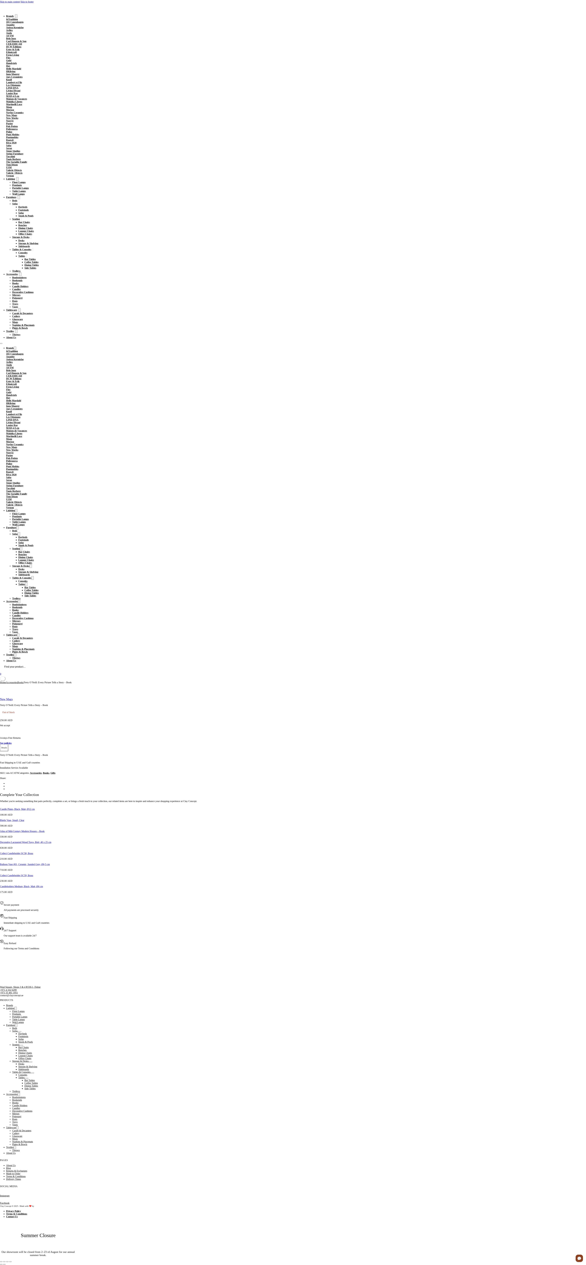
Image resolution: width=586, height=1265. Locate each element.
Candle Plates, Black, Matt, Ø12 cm (17, 809)
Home (3, 682)
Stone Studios (13, 151)
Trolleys (16, 271)
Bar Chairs (24, 222)
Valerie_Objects (14, 173)
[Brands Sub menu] (16, 16)
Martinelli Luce (14, 104)
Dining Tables (31, 265)
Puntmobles (12, 137)
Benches (22, 225)
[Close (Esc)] (10, 1261)
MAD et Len (12, 96)
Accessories (12, 274)
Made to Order (13, 1173)
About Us (11, 337)
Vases (15, 307)
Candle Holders (20, 286)
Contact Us (12, 1216)
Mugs (15, 322)
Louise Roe (12, 93)
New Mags (11, 115)
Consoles (22, 252)
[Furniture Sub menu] (19, 197)
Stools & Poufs (25, 215)
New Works (12, 118)
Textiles (10, 331)
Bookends (17, 280)
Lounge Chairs (26, 231)
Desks (21, 240)
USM (9, 167)
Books (15, 283)
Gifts (53, 773)
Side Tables (30, 268)
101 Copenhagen (15, 22)
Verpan (10, 175)
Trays (15, 304)
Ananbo (10, 24)
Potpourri (17, 298)
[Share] (7, 1261)
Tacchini (10, 156)
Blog (8, 1168)
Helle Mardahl (13, 68)
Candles (16, 289)
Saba (8, 145)
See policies (6, 743)
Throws (16, 334)
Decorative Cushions (23, 292)
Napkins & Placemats (23, 325)
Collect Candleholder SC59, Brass (16, 875)
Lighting (10, 179)
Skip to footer (27, 1)
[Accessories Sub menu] (20, 274)
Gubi (8, 60)
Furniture (11, 197)
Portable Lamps (20, 188)
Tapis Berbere (13, 159)
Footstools (23, 210)
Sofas (15, 203)
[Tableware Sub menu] (19, 310)
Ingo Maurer (13, 74)
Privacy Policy (13, 1211)
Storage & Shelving (28, 243)
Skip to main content (10, 1)
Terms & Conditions (16, 1176)
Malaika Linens (14, 101)
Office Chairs (25, 234)
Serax (9, 148)
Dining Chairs (25, 228)
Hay (8, 66)
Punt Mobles (12, 134)
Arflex (9, 30)
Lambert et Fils (14, 82)
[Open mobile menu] (1, 343)
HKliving (10, 71)
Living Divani (13, 90)
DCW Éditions (13, 46)
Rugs (15, 301)
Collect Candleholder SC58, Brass (16, 853)
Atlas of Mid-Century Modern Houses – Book (22, 831)
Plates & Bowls (20, 328)
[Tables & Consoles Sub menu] (32, 578)
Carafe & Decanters (22, 313)
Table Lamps (19, 191)
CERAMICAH (14, 44)
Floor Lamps (19, 182)
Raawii (9, 140)
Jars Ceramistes (14, 77)
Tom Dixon (12, 164)
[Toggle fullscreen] (4, 1261)
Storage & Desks (20, 237)
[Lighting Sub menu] (17, 179)
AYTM (10, 35)
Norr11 (10, 121)
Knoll (9, 79)
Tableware (11, 310)
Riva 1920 (11, 142)
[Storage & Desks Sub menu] (30, 566)
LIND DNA (12, 88)
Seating (16, 219)
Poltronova (12, 129)
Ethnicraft (11, 52)
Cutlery (16, 316)
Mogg (9, 107)
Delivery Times (13, 1179)
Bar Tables (30, 259)
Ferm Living (12, 55)
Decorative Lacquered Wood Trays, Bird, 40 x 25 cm (25, 842)
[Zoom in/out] (1, 1261)
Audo (9, 33)
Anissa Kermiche (15, 27)
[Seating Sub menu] (21, 219)
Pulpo (9, 131)
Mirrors (16, 295)
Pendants (17, 185)
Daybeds (22, 207)
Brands (10, 16)
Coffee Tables (31, 262)
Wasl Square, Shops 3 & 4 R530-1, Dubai (20, 987)
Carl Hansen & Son (16, 41)
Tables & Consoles (21, 249)
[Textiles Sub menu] (16, 331)
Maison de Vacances (16, 99)
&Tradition (12, 19)
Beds (14, 200)
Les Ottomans (13, 85)
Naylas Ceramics (15, 112)
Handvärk (11, 63)
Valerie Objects (14, 170)
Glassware (17, 319)
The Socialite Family (16, 162)
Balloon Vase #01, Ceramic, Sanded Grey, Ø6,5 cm (25, 864)
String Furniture (14, 153)
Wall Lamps (18, 194)
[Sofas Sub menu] (19, 203)
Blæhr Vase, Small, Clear (12, 820)
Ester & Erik (13, 49)
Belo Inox (11, 38)
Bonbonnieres (19, 277)
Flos (8, 57)
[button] (4, 748)
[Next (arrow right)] (4, 1264)
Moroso (10, 110)
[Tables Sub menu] (26, 256)
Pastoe (9, 123)
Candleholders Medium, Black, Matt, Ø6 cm (21, 886)
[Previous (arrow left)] (1, 1264)
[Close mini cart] (2, 678)
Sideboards (24, 246)
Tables (21, 256)
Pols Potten (12, 126)
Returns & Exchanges (16, 1171)
